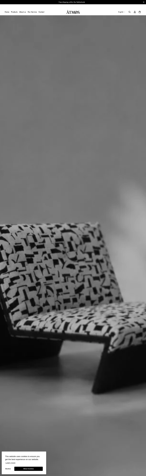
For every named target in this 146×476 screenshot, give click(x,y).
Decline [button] (8, 469)
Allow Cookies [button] (28, 469)
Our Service (32, 12)
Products (14, 12)
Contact (41, 12)
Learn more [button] (10, 463)
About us (22, 12)
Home (7, 12)
